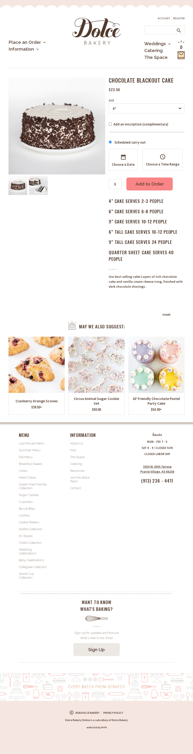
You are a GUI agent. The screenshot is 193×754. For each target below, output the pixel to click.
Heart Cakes (27, 477)
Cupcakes (26, 502)
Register (179, 18)
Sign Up (96, 649)
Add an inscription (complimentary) (140, 124)
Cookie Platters (29, 522)
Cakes (23, 470)
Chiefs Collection (30, 542)
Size (111, 100)
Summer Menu (31, 67)
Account (164, 18)
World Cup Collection (26, 575)
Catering (153, 50)
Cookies (24, 515)
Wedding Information (151, 63)
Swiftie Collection (30, 529)
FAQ (73, 450)
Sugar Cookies (29, 495)
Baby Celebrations (31, 560)
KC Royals (25, 536)
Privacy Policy (113, 712)
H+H (97, 727)
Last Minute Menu (34, 57)
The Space (156, 57)
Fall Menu (25, 457)
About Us (26, 64)
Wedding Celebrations (27, 551)
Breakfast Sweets (30, 464)
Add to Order (150, 183)
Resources (77, 470)
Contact (75, 488)
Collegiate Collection (33, 567)
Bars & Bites (27, 508)
